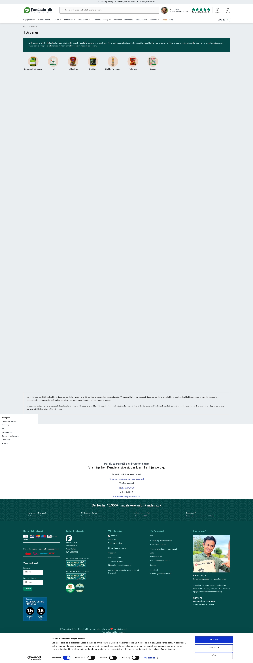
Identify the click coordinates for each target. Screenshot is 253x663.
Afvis (214, 655)
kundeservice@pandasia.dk (203, 605)
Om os (153, 536)
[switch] (91, 658)
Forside (25, 26)
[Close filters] (39, 416)
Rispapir (5, 444)
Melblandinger (7, 432)
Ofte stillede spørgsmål (117, 548)
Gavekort (154, 570)
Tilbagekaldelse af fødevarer (119, 565)
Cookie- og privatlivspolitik (161, 541)
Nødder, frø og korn (9, 421)
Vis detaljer (149, 658)
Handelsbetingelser (158, 545)
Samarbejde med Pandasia (160, 574)
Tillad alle (214, 640)
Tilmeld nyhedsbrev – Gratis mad (163, 549)
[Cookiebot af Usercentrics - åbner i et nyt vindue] (34, 658)
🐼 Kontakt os (114, 536)
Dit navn (26, 568)
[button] (224, 20)
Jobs (152, 553)
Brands (153, 565)
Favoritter (217, 12)
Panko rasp (6, 440)
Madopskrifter (156, 557)
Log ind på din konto (116, 562)
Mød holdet (112, 540)
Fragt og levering (115, 543)
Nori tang (5, 425)
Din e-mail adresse (31, 578)
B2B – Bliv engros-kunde (160, 560)
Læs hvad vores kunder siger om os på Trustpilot (123, 571)
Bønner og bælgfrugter (10, 436)
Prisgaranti (112, 553)
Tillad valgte (214, 648)
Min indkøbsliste (114, 558)
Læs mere (217, 516)
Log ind (227, 12)
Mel (3, 429)
